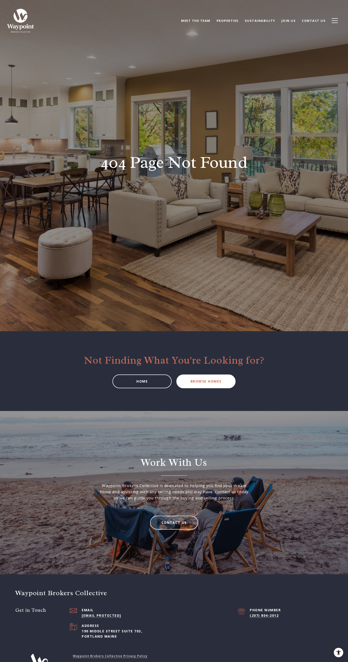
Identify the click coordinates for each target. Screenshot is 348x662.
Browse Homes (206, 381)
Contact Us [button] (174, 522)
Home (142, 381)
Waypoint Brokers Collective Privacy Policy (110, 656)
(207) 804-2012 (264, 615)
